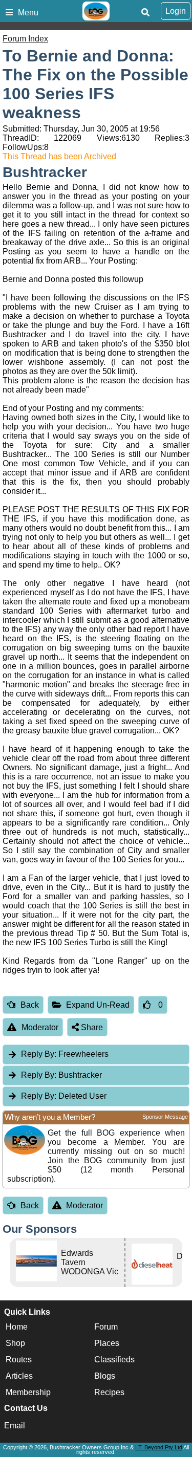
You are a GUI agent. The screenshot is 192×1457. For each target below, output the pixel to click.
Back (29, 1005)
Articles (19, 1376)
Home (17, 1326)
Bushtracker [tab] (61, 1075)
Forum (106, 1326)
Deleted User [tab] (63, 1096)
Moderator (40, 1027)
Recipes (109, 1392)
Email (14, 1425)
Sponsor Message (165, 1117)
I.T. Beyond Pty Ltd (158, 1447)
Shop (15, 1343)
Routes (19, 1359)
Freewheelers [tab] (65, 1054)
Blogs (104, 1376)
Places (106, 1343)
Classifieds (114, 1359)
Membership (28, 1392)
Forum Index (25, 38)
